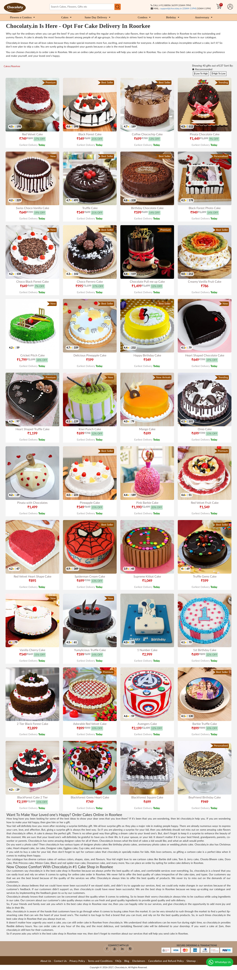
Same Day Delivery (96, 17)
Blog (127, 961)
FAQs (118, 961)
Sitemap (191, 961)
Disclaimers (139, 961)
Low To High (201, 73)
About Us (45, 961)
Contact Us (60, 961)
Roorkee (15, 66)
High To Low (219, 73)
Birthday (171, 17)
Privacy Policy (77, 961)
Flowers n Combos (21, 17)
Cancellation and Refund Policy (166, 961)
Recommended (203, 69)
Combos (142, 17)
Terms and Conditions (100, 961)
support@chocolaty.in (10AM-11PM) (178, 8)
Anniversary (202, 17)
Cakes (64, 17)
